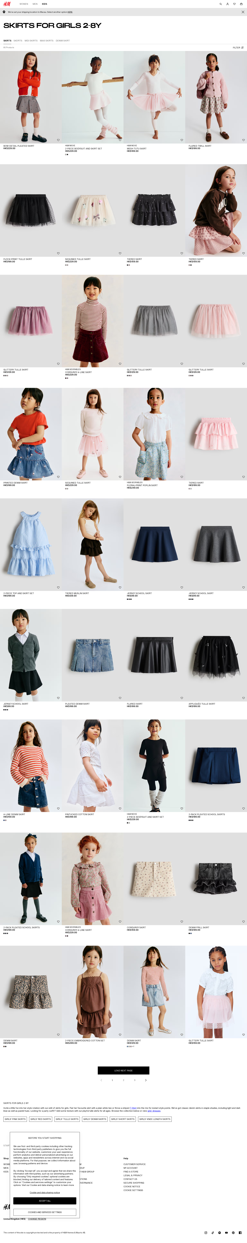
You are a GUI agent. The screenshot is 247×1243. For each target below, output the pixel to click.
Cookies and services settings (45, 1212)
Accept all (45, 1201)
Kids (44, 4)
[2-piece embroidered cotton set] (93, 992)
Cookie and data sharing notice (45, 1192)
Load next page (123, 1070)
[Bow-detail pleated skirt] (31, 97)
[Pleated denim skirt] (93, 655)
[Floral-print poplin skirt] (154, 434)
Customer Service (135, 1164)
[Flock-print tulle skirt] (31, 210)
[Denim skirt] (31, 992)
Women (24, 4)
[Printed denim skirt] (31, 434)
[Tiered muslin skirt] (93, 544)
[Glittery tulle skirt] (31, 321)
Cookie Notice (132, 1186)
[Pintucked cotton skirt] (93, 765)
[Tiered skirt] (154, 210)
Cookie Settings (133, 1190)
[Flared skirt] (154, 655)
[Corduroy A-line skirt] (93, 321)
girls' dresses (154, 1111)
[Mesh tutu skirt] (154, 97)
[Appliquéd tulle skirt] (216, 655)
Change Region (37, 1219)
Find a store (131, 1171)
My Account (131, 1168)
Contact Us (130, 1179)
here (70, 12)
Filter (236, 47)
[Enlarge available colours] (67, 154)
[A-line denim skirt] (31, 765)
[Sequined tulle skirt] (93, 210)
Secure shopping (134, 1183)
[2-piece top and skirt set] (31, 544)
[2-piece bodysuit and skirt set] (93, 97)
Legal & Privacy (133, 1175)
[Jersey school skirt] (154, 544)
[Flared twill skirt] (216, 97)
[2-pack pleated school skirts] (216, 765)
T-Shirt (133, 1108)
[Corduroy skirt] (154, 879)
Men (35, 4)
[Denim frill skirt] (216, 879)
